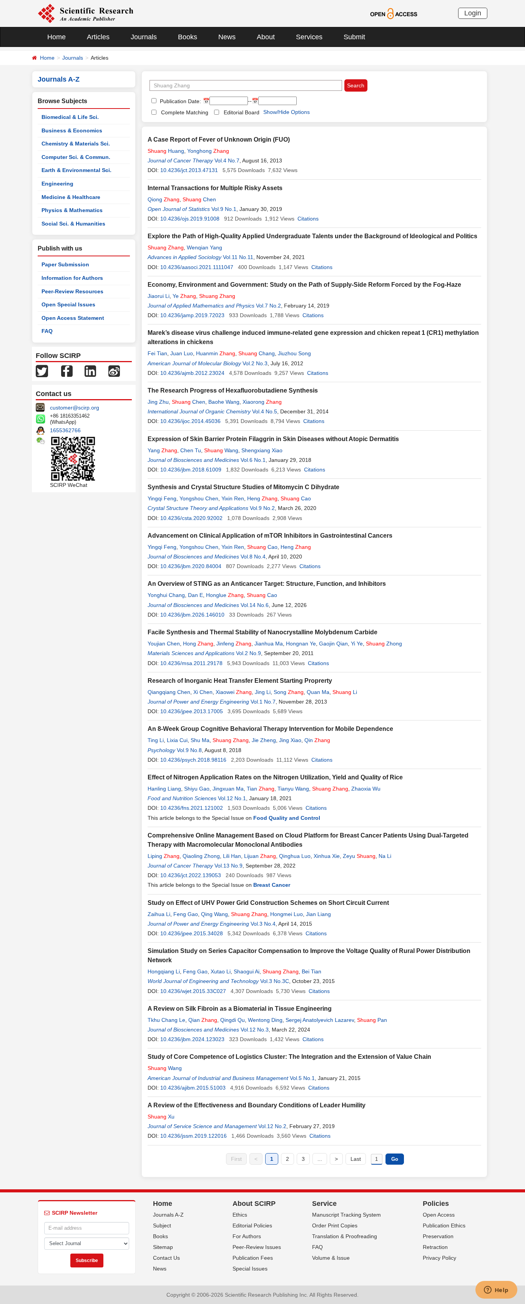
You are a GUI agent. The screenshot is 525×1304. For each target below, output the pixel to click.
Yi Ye (357, 643)
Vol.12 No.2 (272, 1126)
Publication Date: (179, 101)
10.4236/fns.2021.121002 (191, 808)
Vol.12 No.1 (232, 798)
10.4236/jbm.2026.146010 (192, 615)
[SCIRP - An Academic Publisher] (85, 13)
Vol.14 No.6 (255, 605)
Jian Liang (318, 914)
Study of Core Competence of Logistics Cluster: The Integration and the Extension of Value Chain (289, 1056)
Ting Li (156, 740)
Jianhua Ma (268, 643)
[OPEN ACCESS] (394, 13)
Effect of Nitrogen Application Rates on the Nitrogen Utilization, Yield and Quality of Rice (275, 777)
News (227, 37)
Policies (436, 1203)
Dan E (195, 595)
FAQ (47, 331)
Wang (221, 450)
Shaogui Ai (246, 971)
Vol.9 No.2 (262, 508)
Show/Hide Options (286, 112)
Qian (202, 1020)
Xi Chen (203, 692)
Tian (260, 789)
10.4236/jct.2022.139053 (190, 875)
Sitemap (163, 1247)
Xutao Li (221, 971)
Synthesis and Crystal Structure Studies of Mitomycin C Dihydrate (243, 487)
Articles (98, 37)
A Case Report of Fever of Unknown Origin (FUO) (219, 139)
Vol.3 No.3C (274, 981)
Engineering (57, 184)
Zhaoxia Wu (365, 789)
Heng (262, 498)
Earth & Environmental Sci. (76, 170)
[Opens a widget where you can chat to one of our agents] (496, 1290)
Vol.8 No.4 (253, 556)
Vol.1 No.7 (263, 702)
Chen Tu (190, 450)
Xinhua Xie (327, 856)
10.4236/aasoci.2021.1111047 (196, 267)
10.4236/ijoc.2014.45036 (190, 421)
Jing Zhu (158, 402)
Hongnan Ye (301, 643)
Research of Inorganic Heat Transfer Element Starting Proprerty (240, 680)
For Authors (247, 1236)
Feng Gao (185, 914)
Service (324, 1203)
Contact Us (166, 1258)
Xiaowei (234, 692)
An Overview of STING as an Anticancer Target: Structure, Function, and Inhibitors (267, 583)
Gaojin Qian (333, 643)
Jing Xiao (290, 740)
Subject (162, 1225)
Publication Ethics (444, 1225)
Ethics (240, 1215)
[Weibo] (114, 371)
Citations (308, 219)
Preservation (438, 1236)
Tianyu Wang (293, 789)
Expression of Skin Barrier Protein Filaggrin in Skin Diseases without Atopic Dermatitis (273, 439)
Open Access (439, 1215)
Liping (163, 856)
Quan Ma (318, 692)
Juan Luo (181, 353)
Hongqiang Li (164, 971)
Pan (372, 1020)
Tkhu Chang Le (166, 1020)
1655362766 (65, 430)
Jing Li (263, 692)
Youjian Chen (164, 643)
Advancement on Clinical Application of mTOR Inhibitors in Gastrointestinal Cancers (270, 535)
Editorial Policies (252, 1225)
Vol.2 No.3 (255, 363)
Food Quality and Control (286, 818)
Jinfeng (233, 643)
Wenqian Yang (204, 247)
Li (344, 692)
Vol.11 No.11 (238, 257)
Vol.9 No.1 (223, 209)
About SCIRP (254, 1203)
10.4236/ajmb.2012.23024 (192, 373)
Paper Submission (65, 264)
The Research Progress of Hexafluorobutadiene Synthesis (233, 390)
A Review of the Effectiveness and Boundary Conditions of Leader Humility (257, 1105)
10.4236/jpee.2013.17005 (191, 711)
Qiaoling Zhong (201, 856)
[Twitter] (42, 371)
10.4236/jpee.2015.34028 (191, 933)
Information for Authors (72, 278)
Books (187, 37)
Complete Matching (184, 112)
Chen (199, 199)
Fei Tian (157, 353)
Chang (256, 353)
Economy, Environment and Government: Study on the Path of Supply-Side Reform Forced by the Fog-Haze (304, 284)
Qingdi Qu (232, 1020)
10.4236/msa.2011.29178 (191, 663)
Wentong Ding (265, 1020)
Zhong (384, 643)
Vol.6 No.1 (253, 460)
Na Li (385, 856)
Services (309, 37)
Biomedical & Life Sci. (70, 117)
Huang (166, 151)
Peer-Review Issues (257, 1247)
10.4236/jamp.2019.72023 (192, 315)
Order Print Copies (334, 1225)
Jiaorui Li (158, 296)
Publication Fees (253, 1258)
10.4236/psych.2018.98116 (193, 760)
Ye (184, 296)
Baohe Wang (223, 402)
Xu (161, 1116)
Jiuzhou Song (294, 353)
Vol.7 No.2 (268, 306)
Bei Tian (311, 971)
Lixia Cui (177, 740)
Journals (144, 37)
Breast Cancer (271, 885)
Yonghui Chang (166, 595)
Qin (317, 740)
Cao (296, 498)
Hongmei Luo (286, 914)
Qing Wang (214, 914)
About (266, 37)
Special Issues (250, 1269)
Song (289, 692)
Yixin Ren (232, 498)
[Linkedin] (90, 371)
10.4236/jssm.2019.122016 (193, 1136)
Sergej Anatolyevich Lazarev (320, 1020)
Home (56, 37)
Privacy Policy (439, 1258)
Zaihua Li (159, 914)
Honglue (225, 595)
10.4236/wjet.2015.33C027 (193, 991)
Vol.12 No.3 (255, 1029)
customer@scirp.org (74, 408)
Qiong (163, 199)
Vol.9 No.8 (189, 750)
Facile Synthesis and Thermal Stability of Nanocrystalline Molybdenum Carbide (262, 632)
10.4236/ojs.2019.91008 (189, 219)
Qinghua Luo (295, 856)
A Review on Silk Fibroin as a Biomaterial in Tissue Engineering (240, 1008)
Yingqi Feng (162, 498)
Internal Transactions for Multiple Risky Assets (215, 188)
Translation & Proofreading (344, 1236)
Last (356, 1159)
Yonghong (208, 151)
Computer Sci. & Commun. (76, 157)
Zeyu (359, 856)
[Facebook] (67, 371)
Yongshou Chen (198, 498)
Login (472, 13)
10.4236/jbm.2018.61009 (190, 469)
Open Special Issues (68, 304)
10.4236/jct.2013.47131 (189, 170)
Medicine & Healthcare (71, 197)
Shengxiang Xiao (261, 450)
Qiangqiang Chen (169, 692)
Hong (198, 643)
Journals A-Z (168, 1215)
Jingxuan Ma (228, 789)
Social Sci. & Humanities (73, 224)
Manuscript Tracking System (346, 1215)
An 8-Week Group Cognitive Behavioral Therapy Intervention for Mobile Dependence (270, 729)
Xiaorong (262, 402)
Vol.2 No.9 (248, 653)
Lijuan (260, 856)
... (319, 1159)
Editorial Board (241, 112)
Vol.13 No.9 (228, 866)
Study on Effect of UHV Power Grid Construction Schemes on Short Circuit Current (268, 902)
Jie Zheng (264, 740)
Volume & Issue (331, 1258)
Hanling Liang (164, 789)
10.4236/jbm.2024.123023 (192, 1039)
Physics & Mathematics (72, 210)
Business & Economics (72, 130)
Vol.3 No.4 (263, 924)
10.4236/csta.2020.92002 (191, 518)
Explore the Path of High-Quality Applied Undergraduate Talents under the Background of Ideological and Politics (312, 236)
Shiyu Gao (196, 789)
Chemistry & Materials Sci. (76, 143)
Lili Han (232, 856)
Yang (162, 450)
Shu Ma (200, 740)
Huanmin (215, 353)
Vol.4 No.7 (226, 160)
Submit (354, 37)
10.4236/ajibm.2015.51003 (193, 1088)
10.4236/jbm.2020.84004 (190, 566)
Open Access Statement (73, 318)
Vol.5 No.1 (302, 1078)
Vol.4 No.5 (264, 411)
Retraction (435, 1247)
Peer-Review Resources (72, 291)
